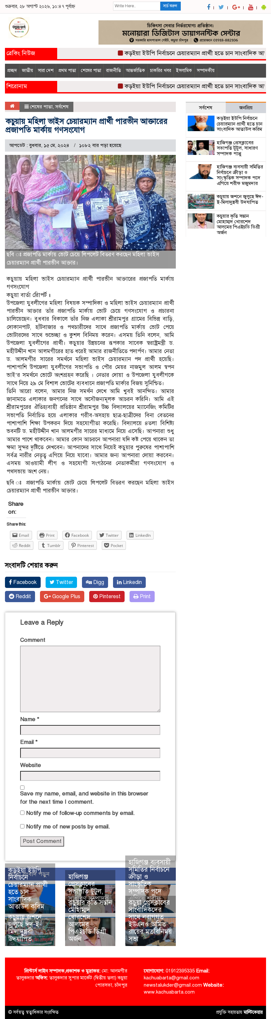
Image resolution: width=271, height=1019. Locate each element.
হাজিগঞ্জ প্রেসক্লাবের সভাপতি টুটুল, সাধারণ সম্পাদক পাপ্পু (88, 891)
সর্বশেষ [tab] (205, 108)
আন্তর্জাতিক (135, 70)
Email (29, 742)
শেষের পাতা (91, 70)
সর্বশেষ (61, 107)
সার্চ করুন (170, 6)
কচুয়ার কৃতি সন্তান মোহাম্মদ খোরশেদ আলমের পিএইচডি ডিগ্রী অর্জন (90, 920)
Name (29, 719)
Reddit (22, 596)
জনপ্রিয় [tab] (245, 108)
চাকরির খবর (160, 70)
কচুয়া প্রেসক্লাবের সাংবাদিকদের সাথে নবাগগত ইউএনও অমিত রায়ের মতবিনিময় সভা (150, 920)
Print (144, 596)
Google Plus (65, 596)
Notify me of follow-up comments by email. (80, 813)
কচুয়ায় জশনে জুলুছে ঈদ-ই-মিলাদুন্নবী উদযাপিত (25, 928)
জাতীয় (27, 70)
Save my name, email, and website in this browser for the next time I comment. (84, 797)
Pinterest (109, 596)
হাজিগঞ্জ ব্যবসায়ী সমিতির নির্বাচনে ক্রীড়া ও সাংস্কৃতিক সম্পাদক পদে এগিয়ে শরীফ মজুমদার (150, 884)
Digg (98, 582)
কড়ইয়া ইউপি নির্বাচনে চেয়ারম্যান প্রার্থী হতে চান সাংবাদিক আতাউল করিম (28, 888)
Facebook (24, 582)
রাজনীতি (113, 70)
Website (30, 765)
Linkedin (132, 582)
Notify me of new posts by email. (68, 826)
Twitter (64, 582)
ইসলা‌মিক (184, 70)
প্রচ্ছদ (12, 70)
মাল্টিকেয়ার (253, 1012)
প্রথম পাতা (67, 70)
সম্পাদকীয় (205, 70)
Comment (32, 640)
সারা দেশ (46, 70)
